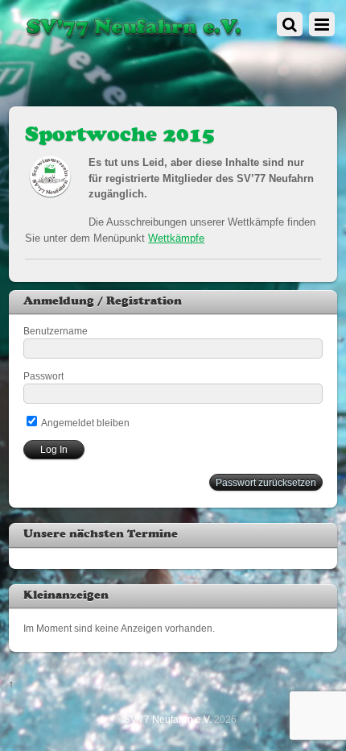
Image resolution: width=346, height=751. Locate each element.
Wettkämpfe (176, 238)
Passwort (43, 376)
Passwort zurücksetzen (266, 482)
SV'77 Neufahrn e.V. (168, 719)
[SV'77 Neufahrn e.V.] (133, 37)
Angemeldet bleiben (84, 422)
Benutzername (55, 331)
